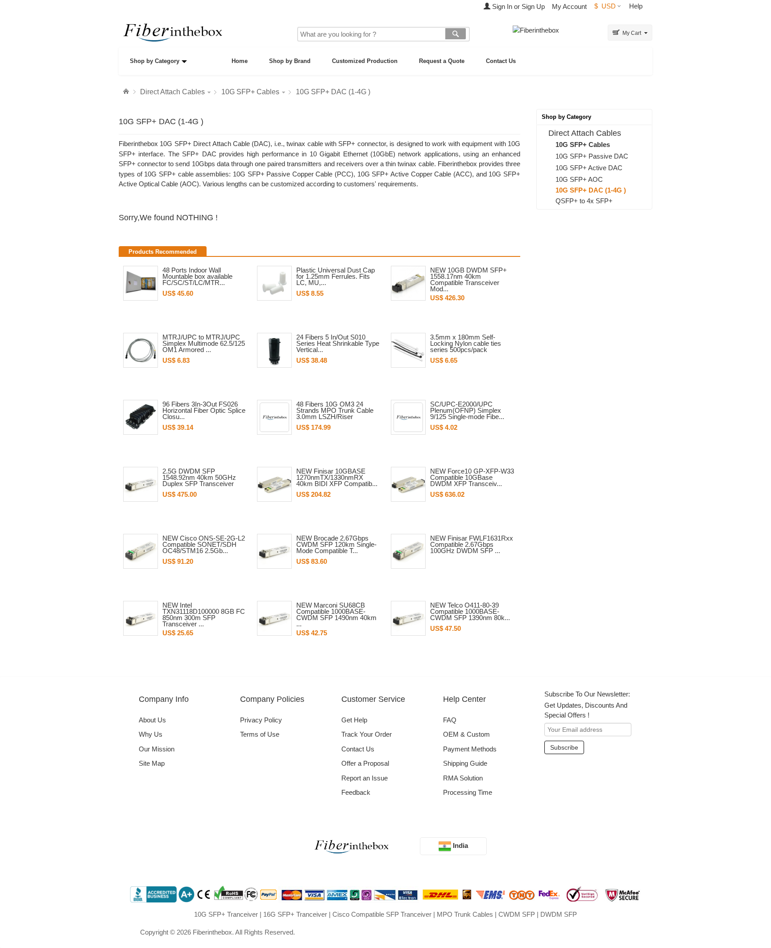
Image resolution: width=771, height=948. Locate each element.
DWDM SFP (558, 914)
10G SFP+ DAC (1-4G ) (333, 92)
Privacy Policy (261, 720)
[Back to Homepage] (127, 91)
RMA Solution (463, 778)
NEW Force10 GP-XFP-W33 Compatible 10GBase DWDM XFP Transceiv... (472, 477)
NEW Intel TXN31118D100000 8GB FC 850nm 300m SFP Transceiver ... (203, 614)
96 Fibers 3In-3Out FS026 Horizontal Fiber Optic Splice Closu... (203, 410)
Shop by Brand (290, 61)
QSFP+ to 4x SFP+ (584, 201)
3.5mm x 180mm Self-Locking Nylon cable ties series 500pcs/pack (465, 343)
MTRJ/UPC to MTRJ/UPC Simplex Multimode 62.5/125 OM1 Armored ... (203, 343)
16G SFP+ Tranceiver (295, 914)
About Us (152, 720)
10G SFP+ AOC (579, 179)
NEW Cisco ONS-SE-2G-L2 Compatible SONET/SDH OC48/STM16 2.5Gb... (203, 544)
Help (635, 6)
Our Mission (156, 749)
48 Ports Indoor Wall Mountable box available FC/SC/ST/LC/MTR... (197, 276)
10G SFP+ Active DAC (588, 168)
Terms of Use (259, 734)
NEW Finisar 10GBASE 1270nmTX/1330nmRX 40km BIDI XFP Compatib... (336, 477)
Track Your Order (366, 734)
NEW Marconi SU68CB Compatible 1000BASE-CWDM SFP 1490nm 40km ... (336, 614)
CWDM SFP (516, 914)
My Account (569, 6)
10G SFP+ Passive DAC (591, 156)
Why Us (150, 734)
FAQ (449, 720)
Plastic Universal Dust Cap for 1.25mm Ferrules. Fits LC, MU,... (335, 276)
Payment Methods (470, 749)
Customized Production (365, 61)
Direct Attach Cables (172, 92)
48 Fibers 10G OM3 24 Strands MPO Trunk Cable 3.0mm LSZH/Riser (334, 410)
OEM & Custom (466, 734)
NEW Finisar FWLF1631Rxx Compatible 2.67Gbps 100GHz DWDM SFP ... (471, 544)
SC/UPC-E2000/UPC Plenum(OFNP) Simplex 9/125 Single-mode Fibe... (467, 410)
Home (240, 61)
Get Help (354, 720)
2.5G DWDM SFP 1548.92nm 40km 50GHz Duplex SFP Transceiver (199, 477)
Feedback (355, 792)
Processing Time (467, 792)
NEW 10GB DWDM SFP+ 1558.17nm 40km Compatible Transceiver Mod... (468, 279)
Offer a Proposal (365, 763)
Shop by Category (154, 61)
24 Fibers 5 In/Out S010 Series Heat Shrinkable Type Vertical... (337, 343)
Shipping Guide (465, 763)
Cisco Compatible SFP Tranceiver (381, 914)
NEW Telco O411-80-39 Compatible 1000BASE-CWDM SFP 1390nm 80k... (470, 611)
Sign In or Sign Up (517, 6)
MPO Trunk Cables (465, 914)
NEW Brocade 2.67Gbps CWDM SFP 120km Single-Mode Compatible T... (336, 544)
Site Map (152, 763)
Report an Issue (364, 778)
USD (605, 6)
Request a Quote (441, 61)
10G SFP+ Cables (250, 92)
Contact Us (501, 61)
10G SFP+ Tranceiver (226, 914)
